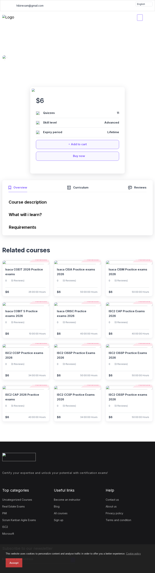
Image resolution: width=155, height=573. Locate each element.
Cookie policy (133, 553)
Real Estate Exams (13, 506)
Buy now (78, 156)
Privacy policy (114, 513)
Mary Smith (28, 58)
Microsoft (8, 533)
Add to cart (78, 144)
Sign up (58, 520)
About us (111, 506)
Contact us (112, 499)
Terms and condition (118, 520)
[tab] (18, 187)
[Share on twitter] (74, 168)
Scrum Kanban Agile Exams (19, 520)
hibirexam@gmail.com (29, 5)
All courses (60, 513)
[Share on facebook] (67, 168)
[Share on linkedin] (88, 168)
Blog (57, 506)
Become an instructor (67, 499)
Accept (14, 562)
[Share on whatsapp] (81, 168)
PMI (4, 513)
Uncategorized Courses (17, 499)
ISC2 (5, 526)
